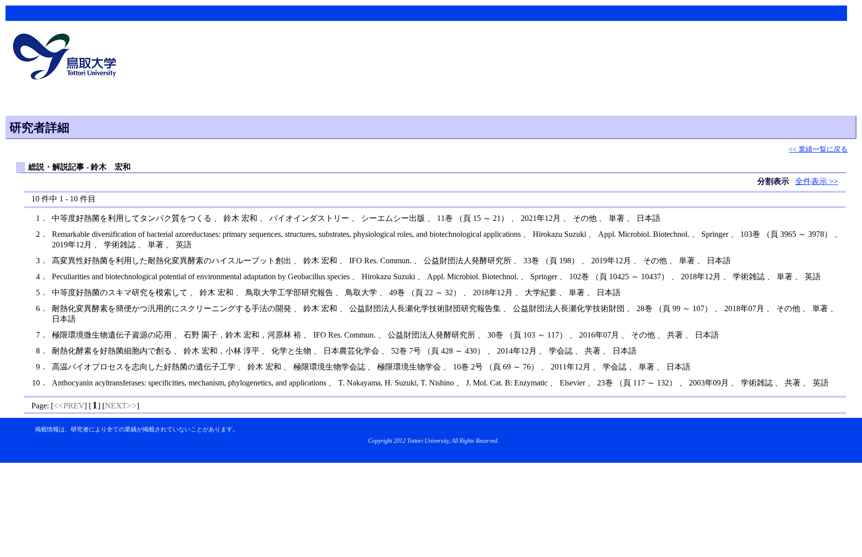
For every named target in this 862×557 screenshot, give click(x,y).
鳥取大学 (67, 57)
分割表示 (774, 181)
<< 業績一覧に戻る (818, 149)
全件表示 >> (816, 181)
